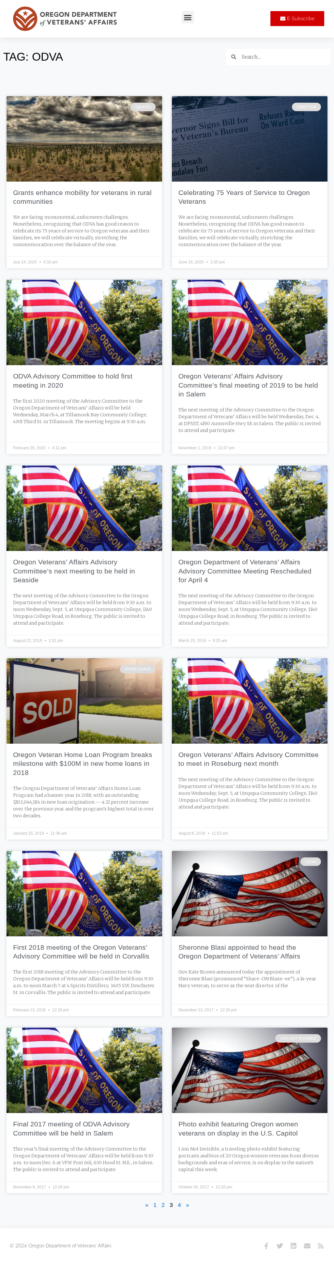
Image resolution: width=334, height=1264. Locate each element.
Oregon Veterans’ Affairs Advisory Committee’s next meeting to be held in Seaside (74, 571)
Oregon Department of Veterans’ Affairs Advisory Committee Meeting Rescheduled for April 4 (244, 571)
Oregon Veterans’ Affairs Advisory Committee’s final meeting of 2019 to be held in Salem (248, 385)
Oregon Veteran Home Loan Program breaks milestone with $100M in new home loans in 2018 (82, 763)
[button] (188, 17)
